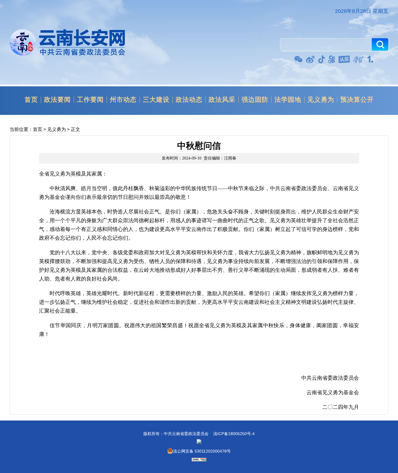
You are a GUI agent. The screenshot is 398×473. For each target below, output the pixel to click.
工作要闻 (90, 100)
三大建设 (156, 100)
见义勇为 (320, 100)
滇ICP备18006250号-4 (234, 433)
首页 (31, 100)
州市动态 (123, 100)
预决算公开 (357, 100)
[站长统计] (199, 460)
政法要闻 (57, 100)
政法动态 (189, 100)
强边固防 (255, 100)
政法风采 (222, 100)
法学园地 (287, 100)
